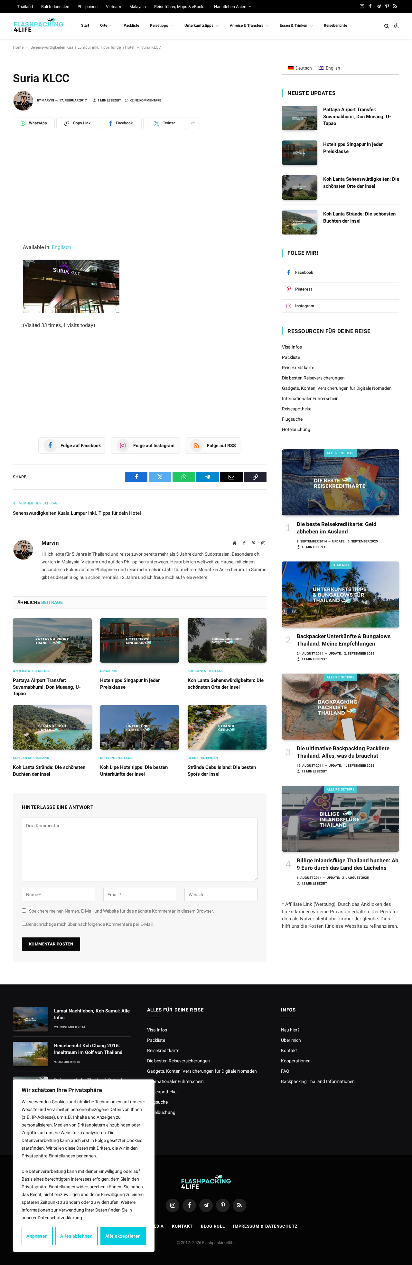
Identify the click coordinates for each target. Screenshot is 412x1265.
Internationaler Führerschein (310, 398)
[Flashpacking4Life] (38, 25)
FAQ (285, 1071)
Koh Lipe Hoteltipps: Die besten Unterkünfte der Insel (134, 770)
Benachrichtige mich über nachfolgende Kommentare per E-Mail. (90, 924)
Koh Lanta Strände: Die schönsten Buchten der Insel (49, 770)
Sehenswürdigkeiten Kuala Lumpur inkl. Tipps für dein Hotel (82, 47)
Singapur (108, 671)
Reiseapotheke (296, 408)
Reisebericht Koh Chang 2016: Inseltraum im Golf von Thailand (88, 1049)
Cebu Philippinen (203, 758)
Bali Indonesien (55, 6)
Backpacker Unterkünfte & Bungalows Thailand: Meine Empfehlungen (344, 640)
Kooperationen (296, 1060)
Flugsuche (292, 419)
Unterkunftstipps (198, 25)
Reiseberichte (335, 25)
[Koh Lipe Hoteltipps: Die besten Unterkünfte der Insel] (139, 727)
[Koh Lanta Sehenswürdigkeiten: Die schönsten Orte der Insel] (227, 640)
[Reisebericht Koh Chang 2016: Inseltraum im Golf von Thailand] (30, 1054)
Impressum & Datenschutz (265, 1226)
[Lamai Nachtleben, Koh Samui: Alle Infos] (30, 1019)
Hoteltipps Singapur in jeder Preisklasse (130, 683)
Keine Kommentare (145, 100)
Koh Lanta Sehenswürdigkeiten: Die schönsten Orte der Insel (226, 683)
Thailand (25, 6)
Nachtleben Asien (230, 6)
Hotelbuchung (296, 429)
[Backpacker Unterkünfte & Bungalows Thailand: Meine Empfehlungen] (340, 594)
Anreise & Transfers (246, 25)
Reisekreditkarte (298, 367)
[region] (83, 1165)
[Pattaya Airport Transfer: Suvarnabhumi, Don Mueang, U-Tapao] (52, 640)
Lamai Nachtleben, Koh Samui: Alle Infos (92, 1014)
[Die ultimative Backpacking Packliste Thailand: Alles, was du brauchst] (340, 707)
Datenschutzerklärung (60, 1217)
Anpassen (37, 1236)
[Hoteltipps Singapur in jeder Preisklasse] (139, 640)
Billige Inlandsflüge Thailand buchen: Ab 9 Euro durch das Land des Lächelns (347, 864)
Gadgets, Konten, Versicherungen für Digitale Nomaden (337, 388)
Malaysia (137, 6)
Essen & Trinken (293, 25)
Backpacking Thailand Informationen (318, 1081)
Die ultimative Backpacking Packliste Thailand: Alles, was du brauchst (343, 752)
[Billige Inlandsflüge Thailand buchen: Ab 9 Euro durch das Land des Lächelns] (340, 819)
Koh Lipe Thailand (116, 758)
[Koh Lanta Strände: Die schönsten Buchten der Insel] (52, 727)
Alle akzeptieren (123, 1236)
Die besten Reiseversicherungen (313, 377)
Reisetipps (159, 25)
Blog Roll (213, 1226)
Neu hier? (290, 1029)
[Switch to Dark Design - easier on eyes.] (396, 25)
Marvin (48, 100)
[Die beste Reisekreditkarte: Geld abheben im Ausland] (340, 482)
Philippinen (88, 6)
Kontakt (289, 1050)
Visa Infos (292, 347)
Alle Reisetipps (341, 453)
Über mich (291, 1040)
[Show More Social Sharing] (193, 123)
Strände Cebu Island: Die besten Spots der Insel (222, 770)
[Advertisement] (140, 195)
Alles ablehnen (76, 1236)
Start (85, 25)
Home (18, 47)
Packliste (131, 25)
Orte (103, 25)
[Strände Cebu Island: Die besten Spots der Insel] (227, 727)
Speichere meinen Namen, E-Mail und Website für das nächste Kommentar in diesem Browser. (121, 911)
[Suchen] (386, 26)
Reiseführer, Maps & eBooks (180, 6)
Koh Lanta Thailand (206, 671)
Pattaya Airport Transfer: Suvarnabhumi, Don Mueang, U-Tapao (47, 686)
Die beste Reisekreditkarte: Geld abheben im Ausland (337, 528)
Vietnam (113, 6)
